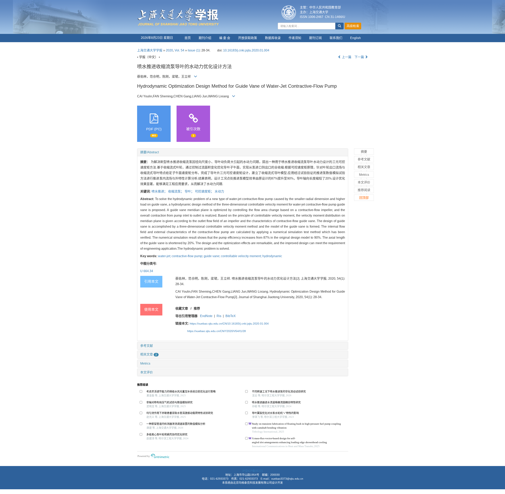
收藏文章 (181, 308)
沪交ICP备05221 (252, 470)
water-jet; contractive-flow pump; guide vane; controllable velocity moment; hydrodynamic (220, 256)
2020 (169, 50)
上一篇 (346, 57)
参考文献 (146, 345)
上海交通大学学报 (149, 50)
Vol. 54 (179, 50)
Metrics (145, 363)
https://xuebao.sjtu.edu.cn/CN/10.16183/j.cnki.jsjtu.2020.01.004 (229, 323)
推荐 (197, 308)
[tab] (242, 152)
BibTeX (230, 316)
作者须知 (295, 38)
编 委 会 (224, 38)
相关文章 (148, 354)
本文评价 (146, 372)
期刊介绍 (205, 38)
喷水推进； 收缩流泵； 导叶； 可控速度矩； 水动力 (188, 191)
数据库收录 (273, 38)
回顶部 (364, 197)
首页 (187, 38)
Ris (219, 316)
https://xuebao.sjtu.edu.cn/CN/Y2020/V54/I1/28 (216, 331)
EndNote (206, 316)
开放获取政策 (247, 38)
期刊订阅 (315, 38)
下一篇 (359, 57)
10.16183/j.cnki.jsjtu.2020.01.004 (246, 50)
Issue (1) (194, 50)
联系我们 (336, 38)
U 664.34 (146, 271)
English (355, 38)
